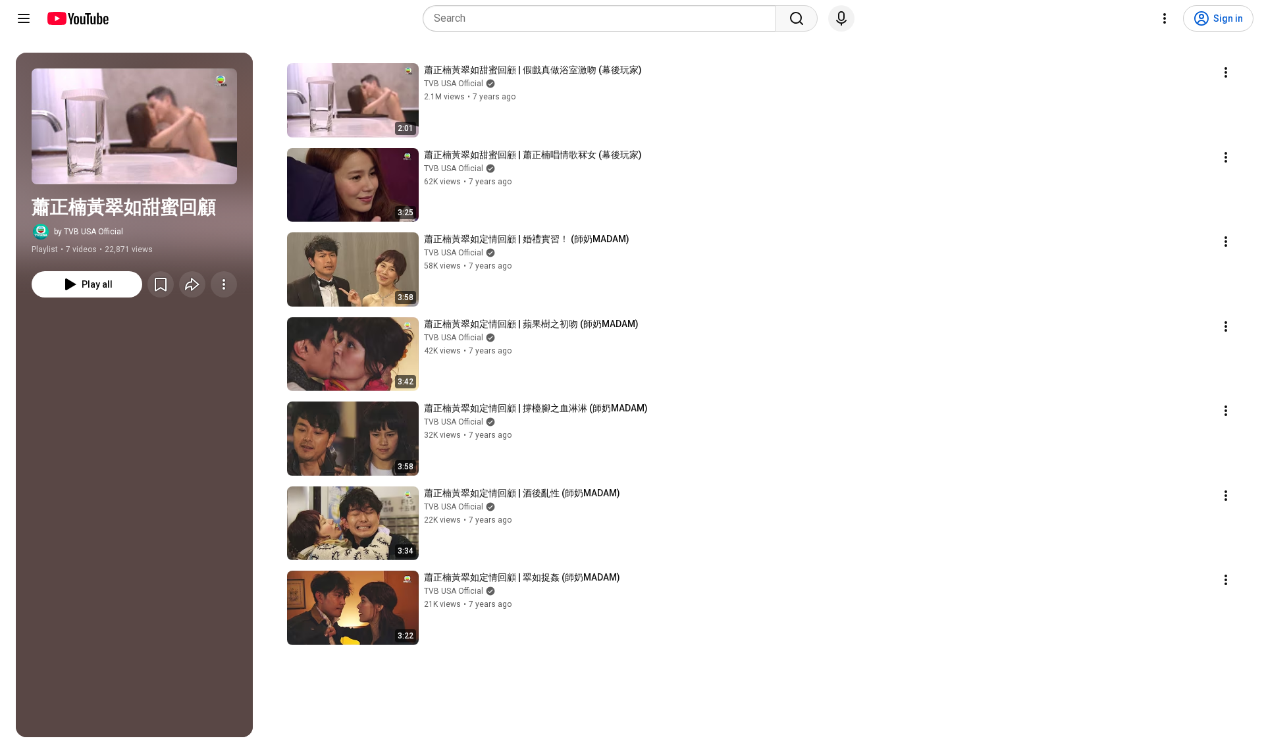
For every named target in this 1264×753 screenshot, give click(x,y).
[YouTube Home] (77, 18)
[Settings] (1164, 18)
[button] (134, 126)
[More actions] (224, 284)
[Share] (192, 284)
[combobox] (603, 18)
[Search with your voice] (841, 18)
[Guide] (24, 18)
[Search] (797, 18)
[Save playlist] (160, 284)
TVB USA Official (453, 83)
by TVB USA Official (88, 231)
